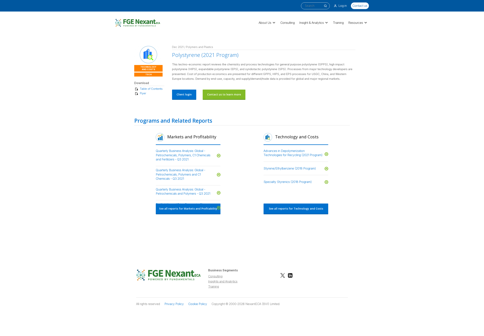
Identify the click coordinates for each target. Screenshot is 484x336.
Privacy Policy (174, 304)
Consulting (287, 23)
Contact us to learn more (224, 94)
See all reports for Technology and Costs (296, 208)
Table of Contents (151, 89)
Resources (355, 23)
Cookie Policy (197, 304)
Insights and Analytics (222, 281)
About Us (265, 23)
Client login (184, 94)
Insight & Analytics (311, 23)
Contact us (359, 6)
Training (338, 23)
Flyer (143, 93)
